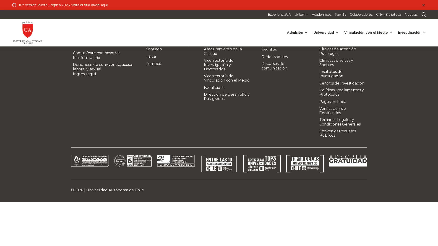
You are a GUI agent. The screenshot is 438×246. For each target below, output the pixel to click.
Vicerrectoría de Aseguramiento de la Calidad (223, 49)
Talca (151, 56)
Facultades (214, 87)
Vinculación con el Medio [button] (366, 33)
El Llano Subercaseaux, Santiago (167, 47)
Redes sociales (275, 57)
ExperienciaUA (279, 15)
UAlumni (301, 15)
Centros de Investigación (341, 83)
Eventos (269, 49)
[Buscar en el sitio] (422, 14)
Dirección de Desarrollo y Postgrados (227, 96)
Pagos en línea (332, 102)
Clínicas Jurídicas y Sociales (336, 62)
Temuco (153, 64)
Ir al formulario (86, 58)
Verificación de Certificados (332, 110)
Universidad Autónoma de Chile (115, 190)
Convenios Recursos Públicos (337, 133)
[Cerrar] (423, 5)
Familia (340, 15)
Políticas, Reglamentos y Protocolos (341, 92)
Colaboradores (361, 15)
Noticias (411, 15)
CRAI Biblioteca (388, 15)
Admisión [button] (295, 33)
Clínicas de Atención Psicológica (337, 51)
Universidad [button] (323, 33)
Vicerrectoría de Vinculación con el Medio (226, 78)
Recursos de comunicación (274, 66)
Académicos (321, 15)
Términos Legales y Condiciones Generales (340, 122)
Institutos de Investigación (331, 73)
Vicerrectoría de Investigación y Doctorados (218, 64)
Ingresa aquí (84, 74)
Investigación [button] (410, 33)
